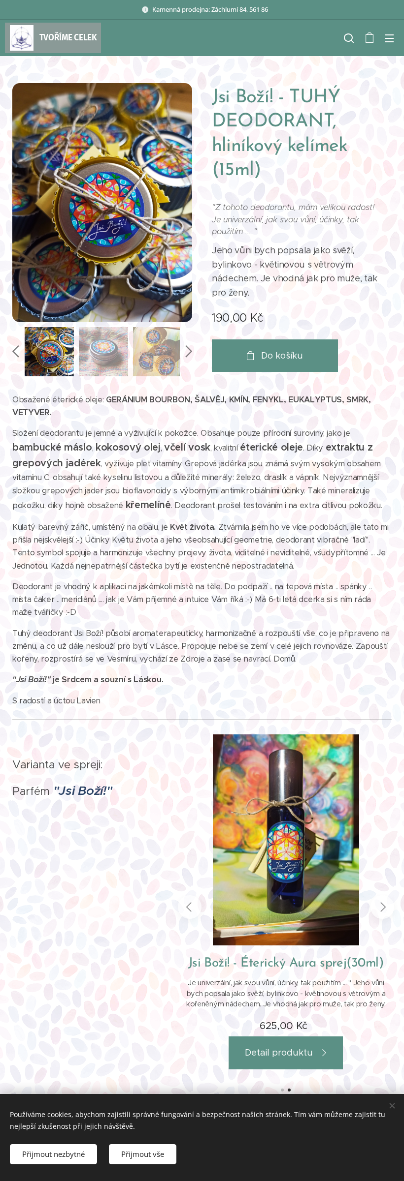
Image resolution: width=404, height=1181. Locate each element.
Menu (389, 38)
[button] (349, 38)
